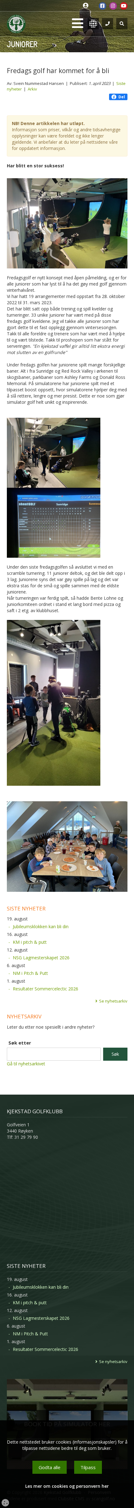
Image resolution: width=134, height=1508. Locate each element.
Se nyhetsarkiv (113, 1001)
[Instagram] (113, 6)
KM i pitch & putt (30, 942)
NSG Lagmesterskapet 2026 (41, 958)
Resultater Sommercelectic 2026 (45, 989)
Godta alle (49, 1467)
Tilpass (88, 1467)
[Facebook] (102, 6)
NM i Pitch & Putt (30, 973)
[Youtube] (123, 6)
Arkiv (32, 89)
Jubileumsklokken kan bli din (41, 926)
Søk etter (19, 1043)
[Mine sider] (87, 6)
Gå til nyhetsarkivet (26, 1064)
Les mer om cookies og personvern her (67, 1486)
